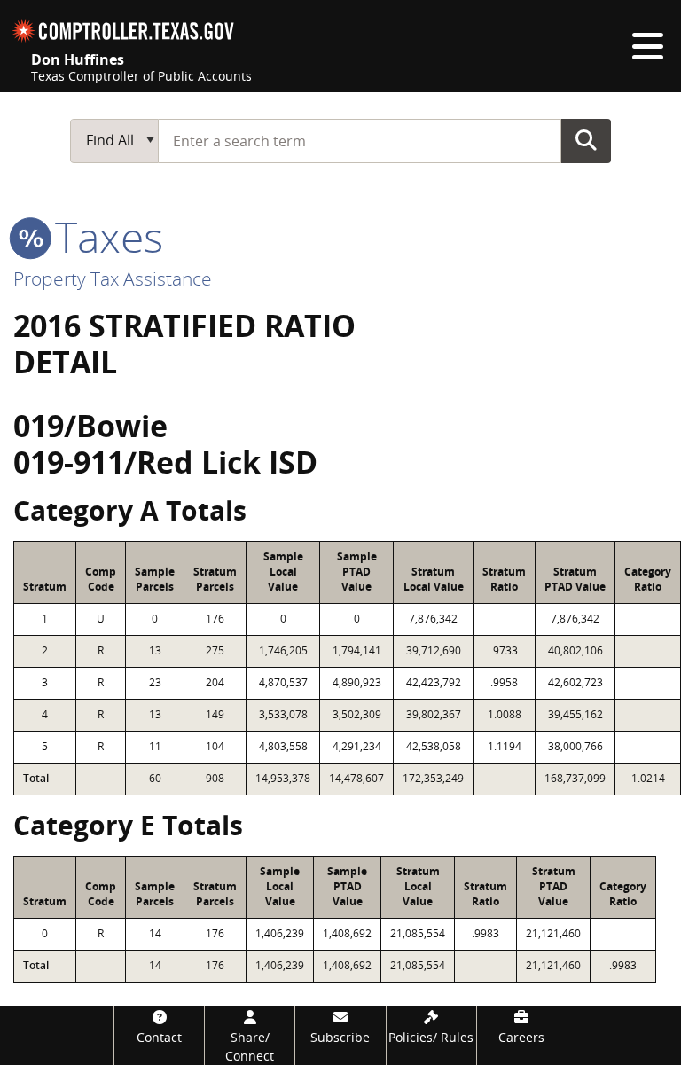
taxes (103, 236)
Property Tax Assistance (112, 278)
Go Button (586, 140)
